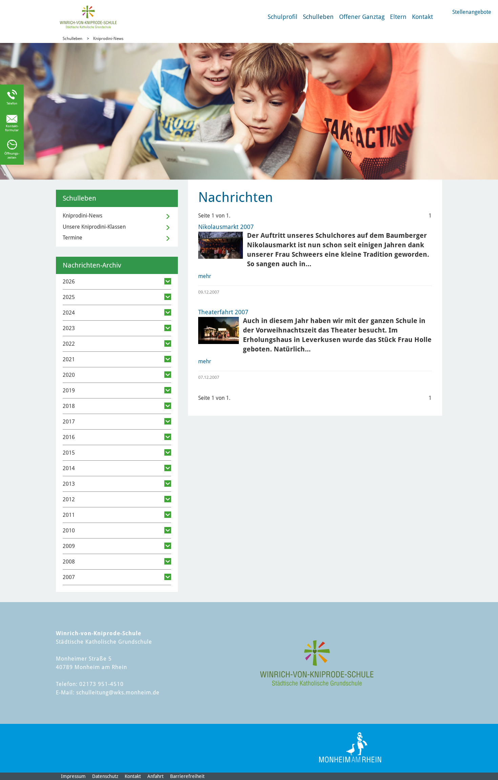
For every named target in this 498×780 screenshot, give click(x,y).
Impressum (73, 776)
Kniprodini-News (108, 38)
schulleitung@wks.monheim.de (118, 692)
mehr (204, 276)
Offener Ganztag (362, 16)
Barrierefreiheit (187, 776)
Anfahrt (155, 776)
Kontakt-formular (12, 128)
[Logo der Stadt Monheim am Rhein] (350, 747)
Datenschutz (105, 776)
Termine (72, 237)
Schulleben (318, 16)
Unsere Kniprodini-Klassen (94, 227)
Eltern (398, 16)
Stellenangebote (471, 12)
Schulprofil (282, 16)
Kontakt (422, 16)
